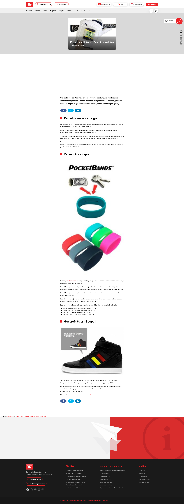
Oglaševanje (143, 476)
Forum (76, 11)
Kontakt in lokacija (144, 479)
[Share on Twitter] (71, 110)
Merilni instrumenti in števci (74, 488)
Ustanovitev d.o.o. (105, 479)
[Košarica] (156, 10)
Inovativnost (10, 416)
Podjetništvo (19, 416)
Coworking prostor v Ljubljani (74, 470)
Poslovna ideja (28, 416)
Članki (69, 11)
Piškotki (105, 500)
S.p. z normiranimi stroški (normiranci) (111, 488)
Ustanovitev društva (106, 485)
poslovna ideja (71, 281)
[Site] (29, 4)
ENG (89, 11)
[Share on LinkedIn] (78, 110)
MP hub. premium (144, 482)
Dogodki (53, 11)
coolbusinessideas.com (92, 395)
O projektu (142, 470)
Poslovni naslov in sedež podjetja (76, 476)
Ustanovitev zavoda (106, 482)
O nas (83, 11)
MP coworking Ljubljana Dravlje (75, 482)
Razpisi (61, 11)
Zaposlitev (142, 473)
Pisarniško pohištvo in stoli (74, 485)
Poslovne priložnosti (39, 416)
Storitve (37, 11)
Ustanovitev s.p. (105, 473)
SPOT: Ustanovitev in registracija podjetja (112, 470)
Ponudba (29, 11)
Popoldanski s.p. (105, 476)
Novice (45, 11)
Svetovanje (152, 4)
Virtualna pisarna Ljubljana (74, 473)
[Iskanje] (151, 10)
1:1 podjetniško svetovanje (74, 479)
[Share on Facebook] (63, 110)
